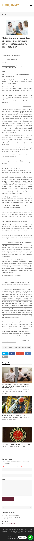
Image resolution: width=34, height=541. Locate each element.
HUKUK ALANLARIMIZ (17, 538)
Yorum (4, 479)
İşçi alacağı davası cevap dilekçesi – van (13, 415)
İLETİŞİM (25, 538)
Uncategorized (26, 50)
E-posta (19, 467)
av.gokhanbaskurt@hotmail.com (12, 523)
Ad (3, 467)
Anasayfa (9, 538)
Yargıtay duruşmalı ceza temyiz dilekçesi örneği (16, 444)
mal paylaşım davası (8, 347)
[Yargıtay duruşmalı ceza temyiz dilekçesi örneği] (17, 434)
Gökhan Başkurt (16, 50)
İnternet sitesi (5, 473)
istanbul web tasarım (23, 536)
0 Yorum (5, 52)
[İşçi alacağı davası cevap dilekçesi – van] (17, 404)
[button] (5, 353)
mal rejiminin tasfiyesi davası (22, 347)
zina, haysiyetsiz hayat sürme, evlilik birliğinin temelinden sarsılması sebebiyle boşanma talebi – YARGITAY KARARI (16, 386)
